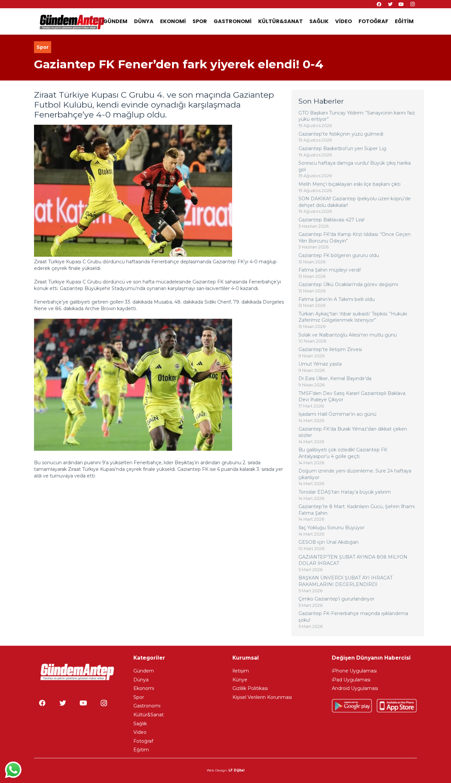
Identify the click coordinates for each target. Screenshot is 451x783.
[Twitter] (62, 703)
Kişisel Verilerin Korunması (262, 697)
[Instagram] (103, 703)
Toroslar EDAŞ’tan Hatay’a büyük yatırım (344, 492)
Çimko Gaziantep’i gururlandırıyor (336, 599)
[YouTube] (83, 703)
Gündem (143, 671)
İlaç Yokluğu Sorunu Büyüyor (331, 528)
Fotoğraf (143, 741)
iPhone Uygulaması (354, 671)
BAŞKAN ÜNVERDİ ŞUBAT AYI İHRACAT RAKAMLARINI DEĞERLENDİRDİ (345, 581)
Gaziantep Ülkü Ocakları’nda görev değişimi (348, 284)
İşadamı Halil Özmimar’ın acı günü (337, 414)
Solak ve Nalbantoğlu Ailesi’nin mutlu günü (347, 335)
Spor (43, 47)
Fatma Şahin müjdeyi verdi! (329, 270)
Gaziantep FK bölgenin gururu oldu (338, 255)
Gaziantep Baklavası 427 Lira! (331, 220)
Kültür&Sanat (148, 715)
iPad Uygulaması (351, 680)
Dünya (141, 680)
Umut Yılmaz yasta (320, 364)
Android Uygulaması (355, 688)
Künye (239, 680)
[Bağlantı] (71, 21)
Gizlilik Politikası (250, 688)
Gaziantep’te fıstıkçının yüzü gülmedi (340, 134)
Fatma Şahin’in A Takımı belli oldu (336, 299)
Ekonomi (143, 688)
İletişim (240, 671)
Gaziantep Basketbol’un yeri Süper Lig (342, 148)
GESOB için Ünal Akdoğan (328, 542)
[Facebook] (42, 703)
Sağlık (140, 724)
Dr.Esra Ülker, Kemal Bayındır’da (334, 378)
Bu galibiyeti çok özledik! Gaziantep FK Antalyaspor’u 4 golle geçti (342, 453)
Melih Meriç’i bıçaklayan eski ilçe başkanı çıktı (349, 184)
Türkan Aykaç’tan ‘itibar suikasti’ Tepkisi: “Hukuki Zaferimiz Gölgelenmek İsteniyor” (352, 317)
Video (140, 732)
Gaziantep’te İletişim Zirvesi (330, 349)
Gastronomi (146, 706)
